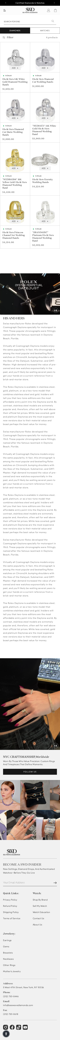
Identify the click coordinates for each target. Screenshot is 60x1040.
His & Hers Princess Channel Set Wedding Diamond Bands (13, 235)
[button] (4, 10)
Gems (6, 946)
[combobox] (30, 21)
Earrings (7, 940)
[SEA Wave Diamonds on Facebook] (12, 1029)
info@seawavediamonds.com (18, 1005)
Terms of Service (11, 918)
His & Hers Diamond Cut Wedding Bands (43, 80)
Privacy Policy (10, 900)
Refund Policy (10, 906)
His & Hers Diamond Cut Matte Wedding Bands (13, 132)
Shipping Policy (11, 912)
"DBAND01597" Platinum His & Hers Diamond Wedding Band (43, 236)
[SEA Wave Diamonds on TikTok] (25, 1029)
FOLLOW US (30, 772)
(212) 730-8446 (11, 996)
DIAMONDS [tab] (15, 30)
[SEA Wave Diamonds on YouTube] (19, 1029)
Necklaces (8, 959)
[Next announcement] (54, 2)
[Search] (52, 21)
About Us (37, 924)
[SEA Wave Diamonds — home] (30, 10)
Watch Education (41, 912)
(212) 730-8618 (10, 1014)
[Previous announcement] (5, 2)
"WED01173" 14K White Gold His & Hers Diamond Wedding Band (44, 130)
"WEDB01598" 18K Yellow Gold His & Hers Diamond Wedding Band (14, 183)
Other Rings (9, 965)
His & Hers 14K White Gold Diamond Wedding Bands (15, 82)
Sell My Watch (40, 906)
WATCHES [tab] (45, 30)
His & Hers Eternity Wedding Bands (42, 181)
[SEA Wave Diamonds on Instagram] (6, 1029)
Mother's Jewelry (12, 971)
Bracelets (8, 952)
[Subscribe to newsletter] (55, 882)
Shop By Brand (40, 900)
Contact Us (38, 918)
